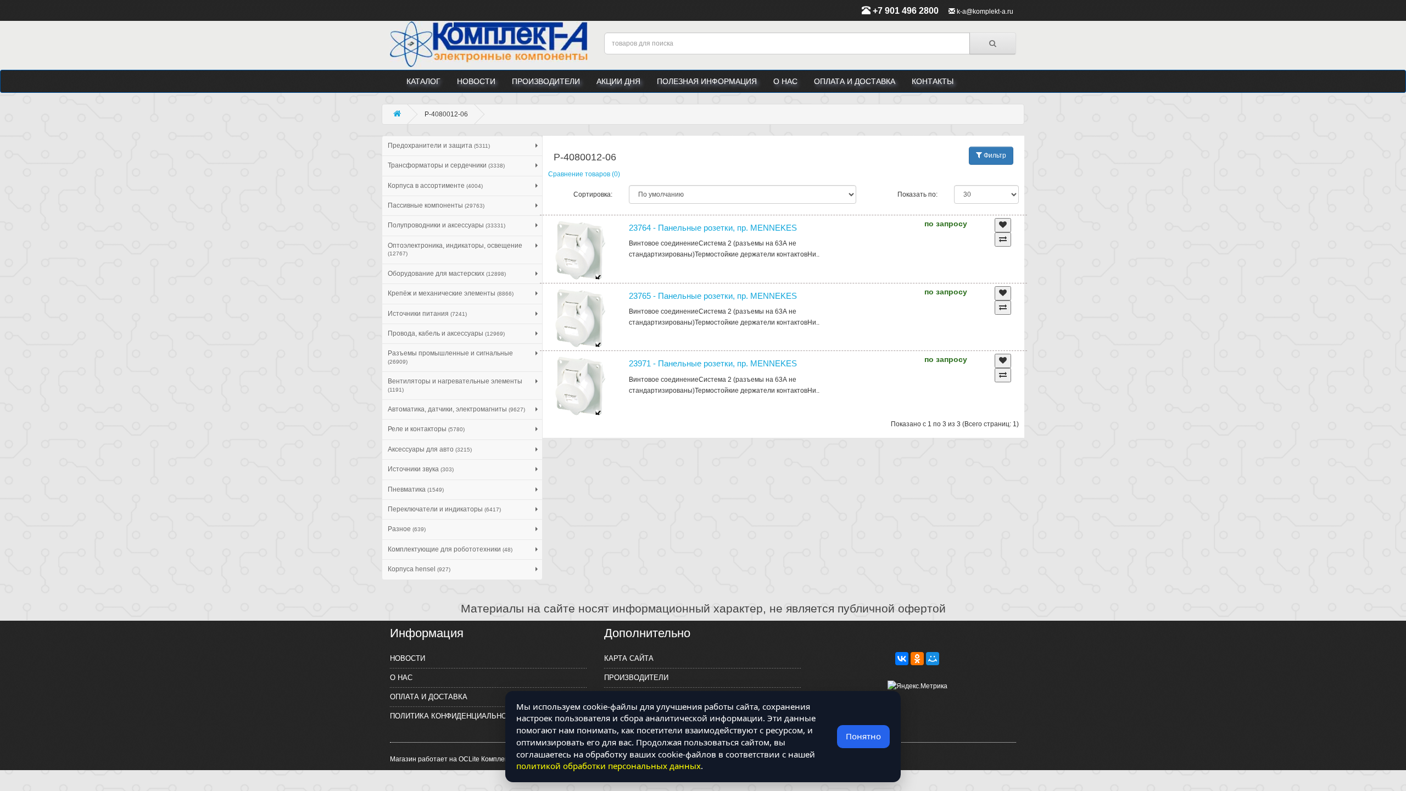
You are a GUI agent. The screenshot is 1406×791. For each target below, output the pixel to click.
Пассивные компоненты (436, 205)
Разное (407, 529)
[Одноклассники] (917, 658)
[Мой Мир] (932, 658)
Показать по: (917, 194)
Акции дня (618, 81)
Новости (476, 81)
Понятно (863, 736)
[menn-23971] (580, 386)
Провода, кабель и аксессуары (446, 333)
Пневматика (416, 489)
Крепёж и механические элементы (451, 293)
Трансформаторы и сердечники (446, 165)
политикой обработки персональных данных (608, 765)
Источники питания (427, 313)
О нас (785, 81)
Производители (546, 81)
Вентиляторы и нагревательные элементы (455, 384)
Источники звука (421, 469)
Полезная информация (707, 81)
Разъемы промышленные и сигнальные (450, 356)
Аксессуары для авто (430, 449)
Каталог (423, 81)
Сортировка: (592, 194)
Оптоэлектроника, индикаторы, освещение (455, 249)
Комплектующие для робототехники (450, 549)
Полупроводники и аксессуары (446, 225)
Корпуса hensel (419, 569)
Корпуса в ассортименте (435, 186)
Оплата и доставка (854, 81)
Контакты (932, 81)
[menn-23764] (580, 250)
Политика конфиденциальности (455, 716)
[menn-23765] (580, 318)
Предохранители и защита (439, 145)
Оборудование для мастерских (447, 273)
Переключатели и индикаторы (444, 509)
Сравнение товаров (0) (584, 174)
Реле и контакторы (426, 429)
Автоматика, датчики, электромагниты (456, 409)
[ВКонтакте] (901, 658)
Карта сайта (629, 658)
